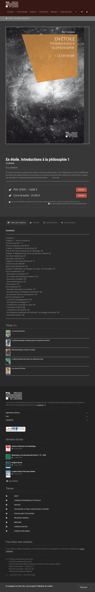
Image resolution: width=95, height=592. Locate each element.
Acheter (81, 190)
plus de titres (13, 481)
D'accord (83, 587)
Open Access (65, 12)
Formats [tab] (35, 223)
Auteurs (33, 12)
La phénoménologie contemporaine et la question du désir (31, 340)
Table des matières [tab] (18, 223)
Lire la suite (55, 178)
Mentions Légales (13, 413)
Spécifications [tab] (51, 223)
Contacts (9, 420)
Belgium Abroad (17, 462)
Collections (43, 12)
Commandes (22, 12)
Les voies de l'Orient (18, 368)
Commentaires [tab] (69, 223)
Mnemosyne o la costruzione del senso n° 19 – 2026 (29, 455)
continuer (40, 405)
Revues (54, 12)
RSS (7, 416)
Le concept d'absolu (18, 331)
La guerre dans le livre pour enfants (23, 471)
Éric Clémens (12, 167)
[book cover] (47, 85)
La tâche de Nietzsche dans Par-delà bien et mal (27, 359)
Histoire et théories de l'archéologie (24, 446)
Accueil (10, 12)
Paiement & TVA (74, 201)
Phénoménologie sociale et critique (23, 350)
